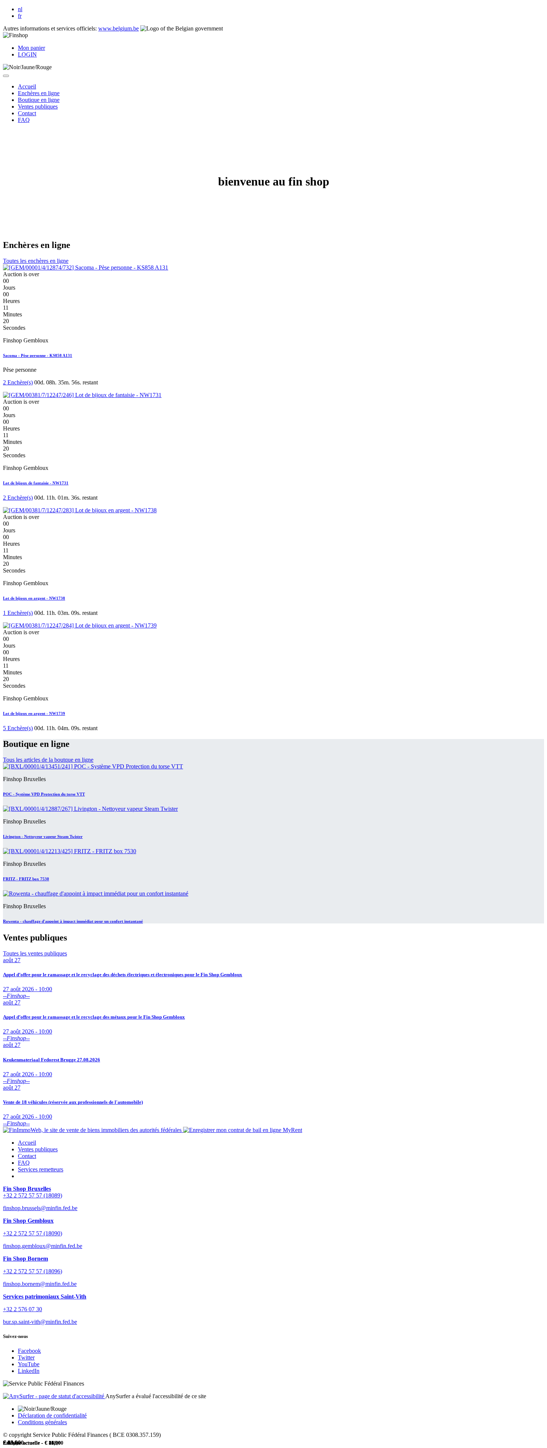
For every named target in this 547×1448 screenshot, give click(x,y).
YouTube (28, 1364)
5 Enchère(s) (18, 728)
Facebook (29, 1351)
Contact (27, 1156)
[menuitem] (27, 86)
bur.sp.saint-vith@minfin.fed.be (40, 1322)
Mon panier (31, 48)
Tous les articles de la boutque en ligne (48, 760)
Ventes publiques (38, 1149)
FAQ (24, 1163)
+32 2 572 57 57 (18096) (32, 1271)
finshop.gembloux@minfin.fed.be (42, 1246)
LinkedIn (28, 1371)
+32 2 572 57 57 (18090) (32, 1233)
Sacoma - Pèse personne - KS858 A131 (37, 355)
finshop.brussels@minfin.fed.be (40, 1208)
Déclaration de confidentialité (52, 1415)
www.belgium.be (118, 28)
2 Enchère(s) (18, 382)
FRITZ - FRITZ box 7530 (26, 879)
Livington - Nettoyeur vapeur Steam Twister (43, 836)
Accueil (27, 1142)
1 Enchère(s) (18, 613)
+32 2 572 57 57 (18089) (32, 1195)
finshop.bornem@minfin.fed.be (40, 1284)
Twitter (26, 1357)
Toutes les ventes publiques (35, 953)
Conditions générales (42, 1422)
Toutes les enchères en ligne (35, 261)
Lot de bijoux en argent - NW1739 (34, 713)
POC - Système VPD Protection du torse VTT (44, 794)
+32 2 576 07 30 (22, 1309)
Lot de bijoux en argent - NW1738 (34, 598)
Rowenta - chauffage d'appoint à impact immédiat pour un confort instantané (73, 921)
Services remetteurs (40, 1169)
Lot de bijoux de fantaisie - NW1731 (35, 483)
